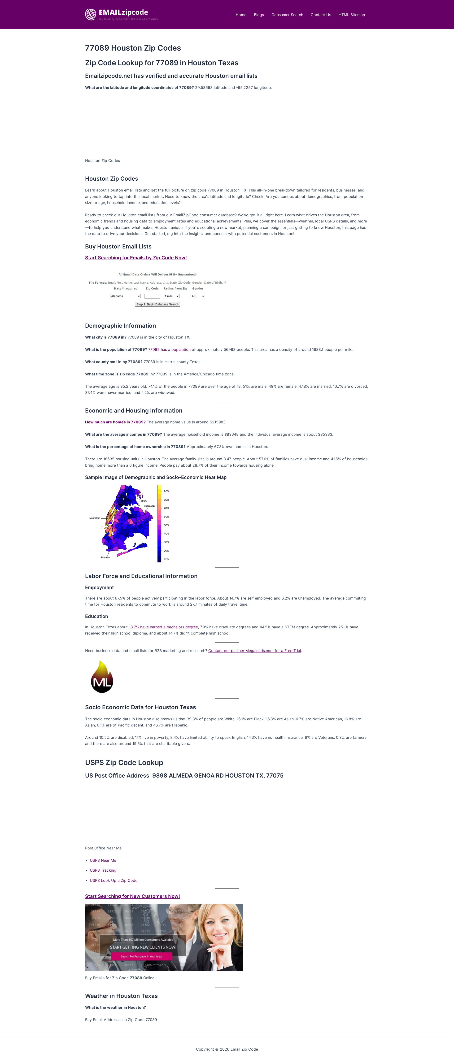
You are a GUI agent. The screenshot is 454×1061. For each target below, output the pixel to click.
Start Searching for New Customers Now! (132, 896)
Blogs (259, 14)
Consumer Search (287, 14)
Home (241, 14)
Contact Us (321, 14)
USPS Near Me (103, 860)
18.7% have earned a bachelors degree (163, 627)
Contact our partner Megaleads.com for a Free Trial (254, 650)
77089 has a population (169, 349)
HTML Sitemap (352, 14)
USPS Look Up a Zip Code (113, 880)
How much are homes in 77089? (115, 422)
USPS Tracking (103, 870)
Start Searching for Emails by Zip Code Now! (136, 258)
